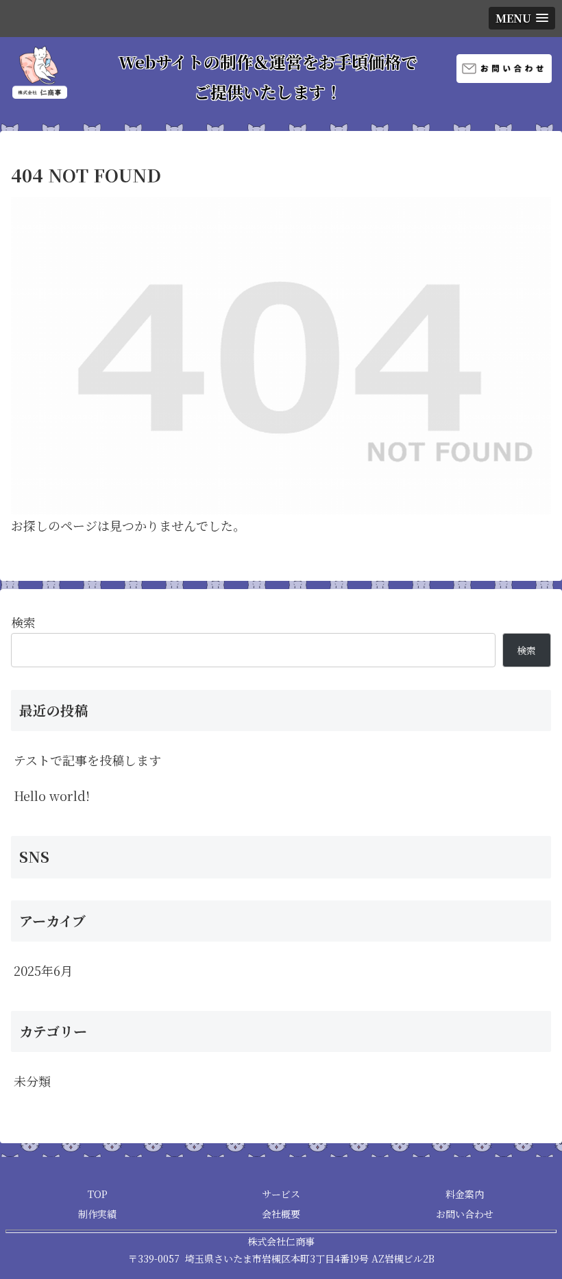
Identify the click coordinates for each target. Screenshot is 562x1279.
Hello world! (52, 795)
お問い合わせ (464, 1214)
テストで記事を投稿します (87, 760)
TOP (98, 1194)
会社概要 (281, 1214)
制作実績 (97, 1214)
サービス (281, 1194)
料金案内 (464, 1194)
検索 (23, 622)
